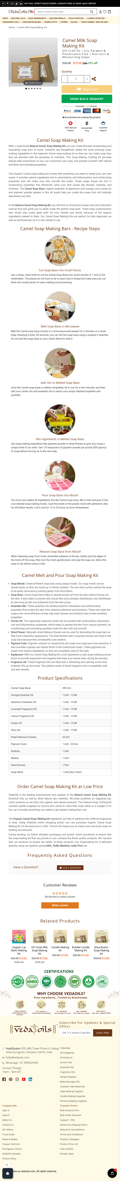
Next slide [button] (109, 940)
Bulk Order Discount (70, 1115)
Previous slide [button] (11, 940)
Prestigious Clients (12, 1148)
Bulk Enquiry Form (69, 1110)
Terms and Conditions (71, 1134)
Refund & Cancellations (72, 1129)
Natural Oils (19, 18)
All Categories (67, 1052)
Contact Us (8, 1124)
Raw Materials (59, 18)
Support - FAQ (67, 1119)
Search (6, 1115)
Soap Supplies (77, 18)
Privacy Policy (9, 1158)
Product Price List (69, 1144)
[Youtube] (16, 3)
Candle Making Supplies (72, 1096)
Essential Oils (67, 1067)
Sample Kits (52, 22)
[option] (19, 945)
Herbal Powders (68, 1076)
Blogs (75, 22)
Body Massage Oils (70, 1081)
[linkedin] (21, 3)
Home (12, 27)
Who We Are (103, 22)
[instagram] (12, 3)
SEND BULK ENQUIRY (87, 99)
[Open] (7, 1173)
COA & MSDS (66, 1148)
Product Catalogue (69, 1139)
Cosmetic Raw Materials (72, 1086)
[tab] (26, 88)
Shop (6, 18)
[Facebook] (3, 3)
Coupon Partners (11, 1144)
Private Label (66, 1153)
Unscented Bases (33, 22)
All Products (66, 1057)
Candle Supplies (97, 18)
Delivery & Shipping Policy (73, 1124)
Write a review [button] (60, 905)
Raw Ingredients (39, 18)
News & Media (10, 1139)
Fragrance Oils (12, 22)
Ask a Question (71, 867)
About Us (7, 1119)
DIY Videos (7, 1129)
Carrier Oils (66, 1062)
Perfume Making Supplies (73, 1100)
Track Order (87, 22)
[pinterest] (7, 3)
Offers (65, 22)
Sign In (6, 1110)
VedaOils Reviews (11, 1153)
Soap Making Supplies (71, 1091)
